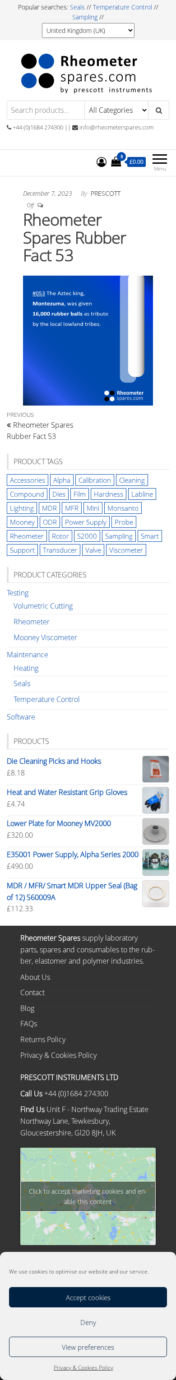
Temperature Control (122, 7)
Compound (27, 493)
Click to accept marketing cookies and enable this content (88, 1196)
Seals (78, 7)
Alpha (61, 480)
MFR (72, 507)
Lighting (22, 507)
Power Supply (86, 521)
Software (21, 717)
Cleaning (132, 480)
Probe (124, 521)
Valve (93, 549)
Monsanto (123, 507)
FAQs (28, 1024)
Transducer (60, 549)
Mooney (22, 521)
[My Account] (102, 161)
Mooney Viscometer (45, 637)
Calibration (95, 480)
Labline (142, 493)
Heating (26, 668)
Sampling (84, 17)
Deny (88, 1322)
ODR (50, 521)
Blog (27, 1008)
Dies (58, 493)
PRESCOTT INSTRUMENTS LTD (69, 1077)
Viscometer (126, 549)
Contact (32, 992)
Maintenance (27, 655)
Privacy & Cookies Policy (83, 1367)
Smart (150, 535)
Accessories (27, 480)
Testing (17, 593)
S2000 (87, 535)
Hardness (108, 493)
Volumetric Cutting (43, 606)
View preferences (88, 1347)
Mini (93, 507)
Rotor (60, 535)
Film (80, 493)
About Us (35, 977)
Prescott (105, 193)
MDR (49, 507)
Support (22, 549)
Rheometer (27, 535)
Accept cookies (88, 1297)
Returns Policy (42, 1039)
